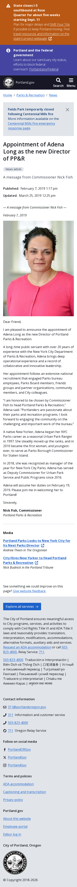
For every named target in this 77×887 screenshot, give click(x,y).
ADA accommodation (18, 784)
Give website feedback (29, 591)
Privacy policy (13, 800)
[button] (58, 82)
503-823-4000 (13, 660)
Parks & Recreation (30, 95)
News (53, 95)
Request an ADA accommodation (27, 647)
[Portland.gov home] (18, 82)
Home (7, 95)
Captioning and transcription (24, 792)
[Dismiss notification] (67, 109)
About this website (17, 818)
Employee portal (15, 826)
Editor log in (12, 834)
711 (41, 652)
